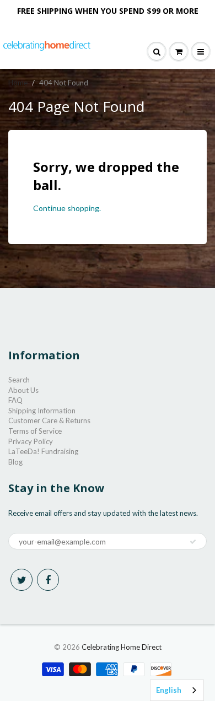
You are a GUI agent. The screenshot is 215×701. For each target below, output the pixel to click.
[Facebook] (48, 580)
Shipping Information (42, 410)
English (168, 690)
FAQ (15, 400)
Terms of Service (35, 431)
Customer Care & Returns (49, 420)
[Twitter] (21, 580)
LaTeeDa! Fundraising (43, 451)
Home (18, 82)
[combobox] (177, 690)
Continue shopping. (67, 208)
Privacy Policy (30, 441)
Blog (15, 461)
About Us (23, 390)
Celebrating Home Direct (122, 647)
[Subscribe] (193, 542)
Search (19, 379)
